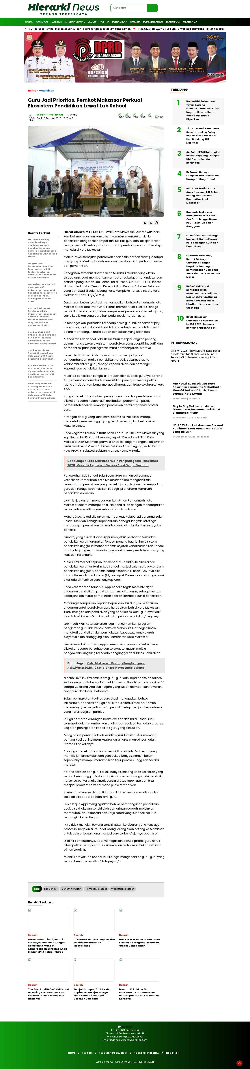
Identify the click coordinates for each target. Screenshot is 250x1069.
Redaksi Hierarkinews (50, 114)
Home (29, 21)
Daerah (56, 21)
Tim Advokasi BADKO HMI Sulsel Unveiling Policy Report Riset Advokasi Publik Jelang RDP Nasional (202, 136)
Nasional (42, 21)
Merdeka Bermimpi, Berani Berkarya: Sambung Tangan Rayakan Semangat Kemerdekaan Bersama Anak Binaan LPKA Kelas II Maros (203, 266)
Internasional (75, 21)
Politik (104, 21)
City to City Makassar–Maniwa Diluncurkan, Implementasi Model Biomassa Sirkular (196, 409)
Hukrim (135, 21)
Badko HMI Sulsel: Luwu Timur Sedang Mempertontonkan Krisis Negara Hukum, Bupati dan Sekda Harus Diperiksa (202, 110)
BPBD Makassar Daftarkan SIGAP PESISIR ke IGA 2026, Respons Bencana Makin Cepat (202, 322)
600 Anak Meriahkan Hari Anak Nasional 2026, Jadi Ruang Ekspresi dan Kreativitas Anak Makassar (202, 196)
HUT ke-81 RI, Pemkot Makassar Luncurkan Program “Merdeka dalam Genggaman (80, 28)
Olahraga (190, 21)
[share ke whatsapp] (136, 116)
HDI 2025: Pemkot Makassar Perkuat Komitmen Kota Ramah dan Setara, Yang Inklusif (198, 428)
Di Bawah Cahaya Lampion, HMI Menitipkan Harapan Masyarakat (202, 175)
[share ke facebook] (121, 116)
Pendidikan (119, 21)
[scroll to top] (239, 1063)
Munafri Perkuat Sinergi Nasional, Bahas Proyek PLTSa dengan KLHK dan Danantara (202, 241)
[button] (145, 223)
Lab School (50, 889)
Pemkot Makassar (96, 889)
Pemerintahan (153, 21)
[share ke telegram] (144, 116)
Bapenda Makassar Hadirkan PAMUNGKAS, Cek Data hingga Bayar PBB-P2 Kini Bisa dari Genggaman (201, 219)
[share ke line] (151, 116)
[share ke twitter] (129, 116)
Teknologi (173, 21)
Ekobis (92, 21)
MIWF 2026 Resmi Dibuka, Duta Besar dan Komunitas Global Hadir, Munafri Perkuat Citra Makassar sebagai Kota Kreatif (197, 389)
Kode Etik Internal (146, 1053)
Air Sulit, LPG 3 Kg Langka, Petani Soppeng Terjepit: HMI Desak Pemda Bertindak (203, 157)
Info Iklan (172, 1053)
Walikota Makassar (122, 889)
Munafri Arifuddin (71, 889)
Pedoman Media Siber (113, 1053)
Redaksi (87, 1053)
